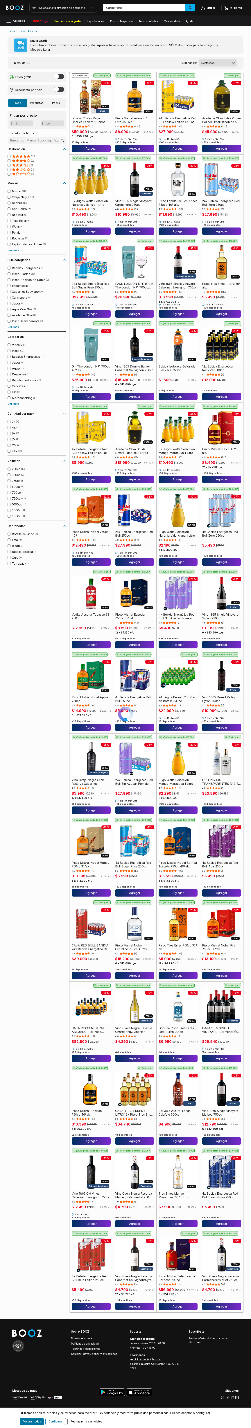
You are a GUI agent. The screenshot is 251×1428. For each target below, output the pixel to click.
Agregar (91, 148)
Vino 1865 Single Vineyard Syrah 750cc (220, 616)
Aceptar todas (32, 1421)
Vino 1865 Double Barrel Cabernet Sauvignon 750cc (134, 368)
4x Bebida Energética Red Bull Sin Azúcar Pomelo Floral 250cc (176, 616)
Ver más (13, 250)
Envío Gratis (28, 31)
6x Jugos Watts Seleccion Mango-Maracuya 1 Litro (177, 451)
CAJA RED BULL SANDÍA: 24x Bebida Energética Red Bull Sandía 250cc (90, 947)
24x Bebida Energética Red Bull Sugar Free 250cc (90, 285)
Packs (56, 102)
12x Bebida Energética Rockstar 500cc (217, 368)
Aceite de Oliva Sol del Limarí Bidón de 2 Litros (131, 451)
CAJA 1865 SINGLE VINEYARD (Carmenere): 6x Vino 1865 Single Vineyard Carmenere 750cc (221, 1030)
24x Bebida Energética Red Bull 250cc (134, 533)
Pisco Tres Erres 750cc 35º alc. (178, 947)
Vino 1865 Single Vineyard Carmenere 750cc (133, 202)
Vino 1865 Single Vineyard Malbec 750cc (220, 1112)
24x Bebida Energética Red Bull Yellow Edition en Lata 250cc (177, 120)
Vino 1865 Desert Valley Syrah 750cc (218, 699)
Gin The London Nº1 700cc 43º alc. (91, 368)
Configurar (56, 1421)
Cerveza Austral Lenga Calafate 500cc (175, 1112)
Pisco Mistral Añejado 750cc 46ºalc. (87, 1112)
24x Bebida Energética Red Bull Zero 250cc (221, 202)
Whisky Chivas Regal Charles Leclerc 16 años (88, 120)
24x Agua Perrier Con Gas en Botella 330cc (177, 699)
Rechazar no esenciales (86, 1421)
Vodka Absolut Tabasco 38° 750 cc (91, 616)
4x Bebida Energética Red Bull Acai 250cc (220, 864)
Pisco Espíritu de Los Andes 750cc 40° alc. (178, 202)
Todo (18, 102)
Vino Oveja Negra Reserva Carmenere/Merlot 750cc (220, 1278)
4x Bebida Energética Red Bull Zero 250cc (220, 533)
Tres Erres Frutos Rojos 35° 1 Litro (221, 1360)
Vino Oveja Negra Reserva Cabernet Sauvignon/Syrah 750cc (134, 1278)
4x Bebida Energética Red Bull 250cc (133, 699)
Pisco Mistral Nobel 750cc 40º (90, 533)
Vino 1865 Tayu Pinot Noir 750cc (177, 1360)
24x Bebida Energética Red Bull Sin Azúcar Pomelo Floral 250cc (134, 781)
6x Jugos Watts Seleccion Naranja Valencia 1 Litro (90, 202)
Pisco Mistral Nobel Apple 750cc (90, 699)
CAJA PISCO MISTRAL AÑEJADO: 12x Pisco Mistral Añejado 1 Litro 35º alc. (90, 1030)
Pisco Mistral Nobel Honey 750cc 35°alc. (90, 864)
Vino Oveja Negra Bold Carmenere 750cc (87, 1360)
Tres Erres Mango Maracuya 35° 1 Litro (173, 1195)
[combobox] (218, 62)
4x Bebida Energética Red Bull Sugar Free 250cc (133, 864)
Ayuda (189, 21)
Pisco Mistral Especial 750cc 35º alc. (130, 616)
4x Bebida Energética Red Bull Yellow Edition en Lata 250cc (90, 451)
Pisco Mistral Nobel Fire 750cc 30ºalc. (219, 947)
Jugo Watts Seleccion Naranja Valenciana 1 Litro (177, 533)
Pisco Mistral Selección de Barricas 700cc (177, 1278)
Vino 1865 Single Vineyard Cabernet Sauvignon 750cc (178, 285)
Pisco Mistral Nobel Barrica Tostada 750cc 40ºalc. (178, 864)
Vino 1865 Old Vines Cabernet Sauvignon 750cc (91, 1195)
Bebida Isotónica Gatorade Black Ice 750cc (177, 368)
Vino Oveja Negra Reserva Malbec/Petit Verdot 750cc (133, 1195)
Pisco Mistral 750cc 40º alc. (219, 451)
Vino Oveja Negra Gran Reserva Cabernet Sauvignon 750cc (88, 781)
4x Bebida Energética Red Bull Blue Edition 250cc (220, 1195)
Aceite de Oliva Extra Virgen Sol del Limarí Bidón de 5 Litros (221, 120)
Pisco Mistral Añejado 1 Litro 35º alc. (131, 120)
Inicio (11, 31)
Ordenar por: (189, 62)
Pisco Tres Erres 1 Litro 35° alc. (221, 285)
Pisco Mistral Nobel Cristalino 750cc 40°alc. (131, 947)
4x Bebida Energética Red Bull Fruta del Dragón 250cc (133, 1360)
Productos (36, 102)
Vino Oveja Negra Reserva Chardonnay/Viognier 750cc (133, 1030)
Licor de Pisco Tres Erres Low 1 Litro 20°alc (176, 1030)
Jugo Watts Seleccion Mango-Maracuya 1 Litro (176, 781)
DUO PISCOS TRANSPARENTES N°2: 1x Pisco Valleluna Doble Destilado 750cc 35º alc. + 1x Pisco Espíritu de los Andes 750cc (221, 781)
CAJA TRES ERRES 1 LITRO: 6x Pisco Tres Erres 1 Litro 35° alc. (134, 1112)
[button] (149, 7)
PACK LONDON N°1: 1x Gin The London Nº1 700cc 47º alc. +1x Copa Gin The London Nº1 (134, 285)
